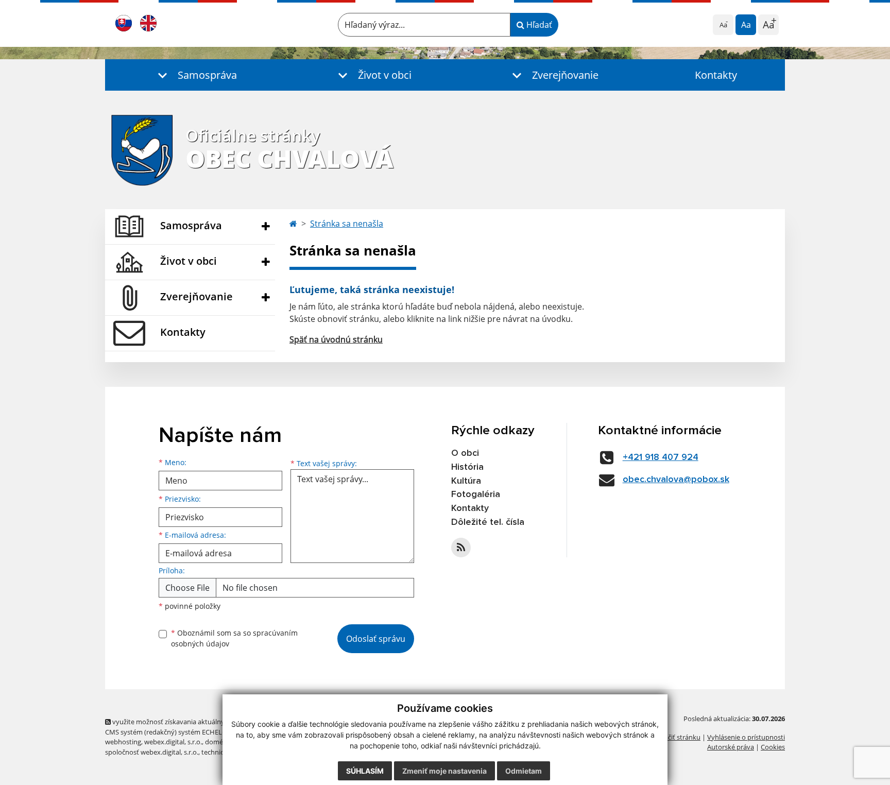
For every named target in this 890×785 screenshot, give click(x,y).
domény (217, 741)
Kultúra (466, 481)
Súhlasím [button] (365, 770)
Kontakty (716, 75)
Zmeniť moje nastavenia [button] (444, 770)
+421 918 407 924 (660, 457)
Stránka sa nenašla (346, 223)
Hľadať (538, 24)
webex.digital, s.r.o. (173, 741)
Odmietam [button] (523, 770)
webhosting (123, 741)
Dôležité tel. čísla (487, 522)
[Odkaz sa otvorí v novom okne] (461, 547)
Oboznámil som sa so (234, 638)
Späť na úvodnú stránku (336, 339)
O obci (465, 453)
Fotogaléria (475, 494)
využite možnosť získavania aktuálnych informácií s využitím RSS (210, 721)
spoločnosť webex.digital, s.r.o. (151, 752)
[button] (195, 75)
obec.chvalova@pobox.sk (676, 479)
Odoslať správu (375, 638)
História (467, 467)
